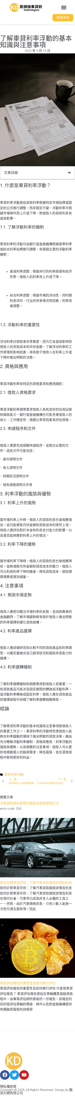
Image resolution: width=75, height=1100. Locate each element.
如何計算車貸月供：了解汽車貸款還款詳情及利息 (36, 883)
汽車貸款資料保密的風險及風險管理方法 (29, 803)
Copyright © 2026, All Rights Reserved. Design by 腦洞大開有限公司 (36, 1091)
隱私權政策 (8, 1086)
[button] (64, 7)
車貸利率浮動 (14, 775)
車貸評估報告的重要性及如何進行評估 (28, 983)
